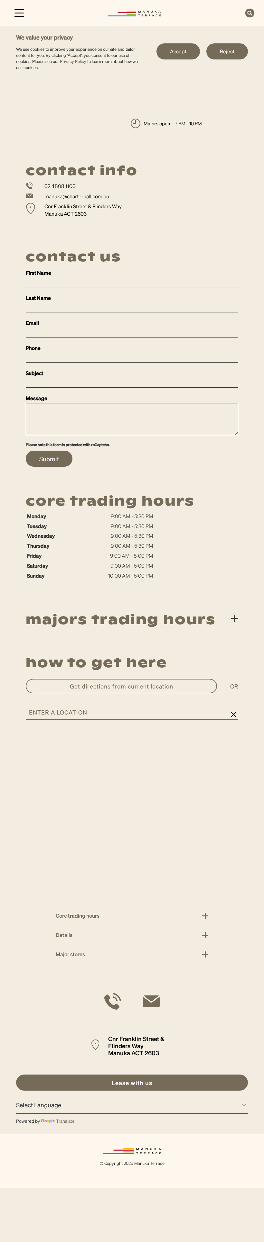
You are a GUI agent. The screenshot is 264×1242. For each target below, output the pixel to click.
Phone (33, 348)
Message (36, 398)
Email (32, 323)
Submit (49, 459)
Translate (65, 1121)
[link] (134, 12)
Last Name (38, 297)
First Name (38, 272)
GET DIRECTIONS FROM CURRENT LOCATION (121, 686)
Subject (34, 373)
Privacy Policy (73, 61)
